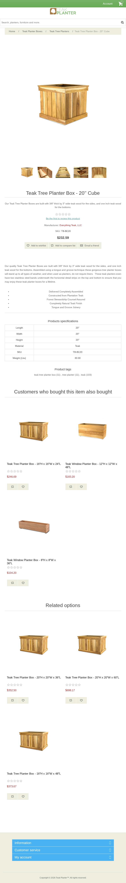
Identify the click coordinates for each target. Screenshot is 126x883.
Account (107, 3)
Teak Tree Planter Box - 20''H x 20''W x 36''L (34, 677)
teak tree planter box (45, 374)
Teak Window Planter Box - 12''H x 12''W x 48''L (91, 465)
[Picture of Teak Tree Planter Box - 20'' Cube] (27, 172)
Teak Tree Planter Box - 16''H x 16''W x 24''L (34, 463)
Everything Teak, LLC (71, 225)
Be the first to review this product (63, 218)
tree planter (68, 374)
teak (83, 374)
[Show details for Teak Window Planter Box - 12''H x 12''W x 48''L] (92, 430)
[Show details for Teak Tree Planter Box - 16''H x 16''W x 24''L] (33, 430)
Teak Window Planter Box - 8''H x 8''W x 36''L (31, 562)
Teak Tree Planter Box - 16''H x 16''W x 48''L (34, 773)
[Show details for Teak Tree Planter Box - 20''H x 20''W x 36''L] (33, 644)
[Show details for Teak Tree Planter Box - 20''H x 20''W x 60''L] (92, 644)
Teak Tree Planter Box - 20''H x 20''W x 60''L (92, 677)
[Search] (122, 22)
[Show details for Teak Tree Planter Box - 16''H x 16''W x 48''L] (33, 740)
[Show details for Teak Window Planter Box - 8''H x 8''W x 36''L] (33, 526)
